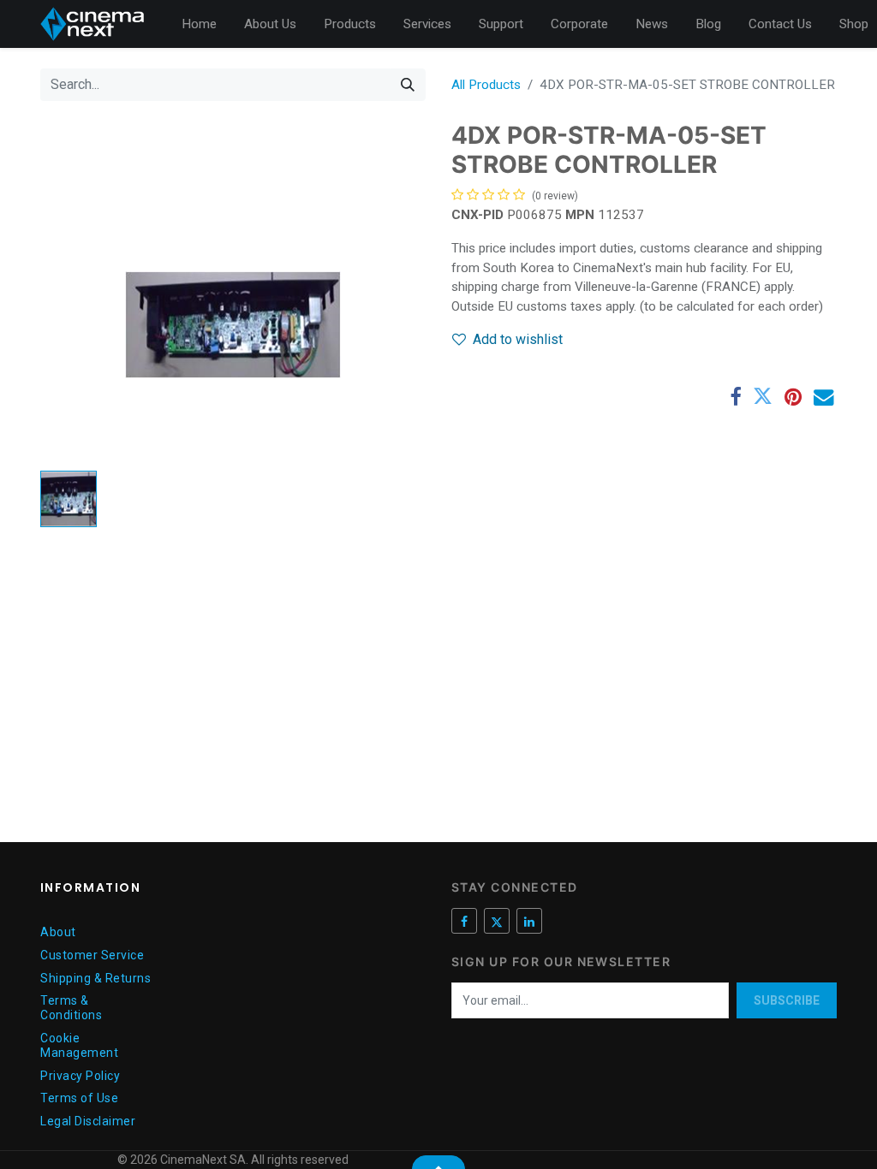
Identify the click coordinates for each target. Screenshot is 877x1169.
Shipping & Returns (95, 978)
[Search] (408, 84)
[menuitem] (199, 24)
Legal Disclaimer (87, 1121)
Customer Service (92, 955)
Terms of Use (79, 1098)
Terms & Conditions (71, 1008)
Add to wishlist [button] (518, 339)
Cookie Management (79, 1045)
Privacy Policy (80, 1076)
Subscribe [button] (787, 1000)
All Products (486, 84)
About (58, 932)
